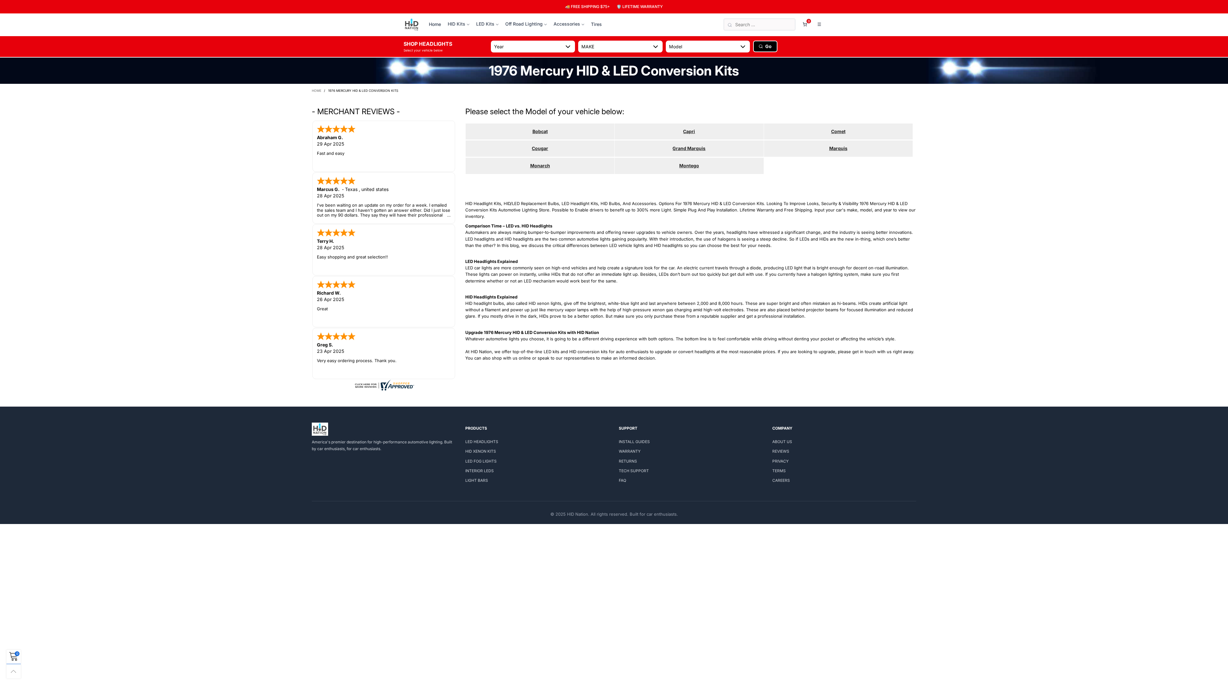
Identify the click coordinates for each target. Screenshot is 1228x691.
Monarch (540, 165)
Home (435, 24)
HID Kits (456, 24)
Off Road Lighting (524, 24)
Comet (838, 131)
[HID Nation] (412, 24)
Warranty (630, 451)
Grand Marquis (689, 148)
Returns (628, 461)
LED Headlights (481, 441)
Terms (779, 470)
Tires (596, 24)
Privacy (780, 461)
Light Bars (476, 480)
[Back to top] (13, 671)
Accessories (567, 24)
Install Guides (634, 441)
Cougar (540, 148)
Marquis (838, 148)
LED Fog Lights (481, 461)
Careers (781, 480)
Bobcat (540, 131)
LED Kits (485, 24)
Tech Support (634, 470)
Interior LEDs (479, 470)
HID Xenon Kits (480, 451)
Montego (689, 165)
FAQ (622, 480)
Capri (689, 131)
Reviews (780, 451)
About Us (782, 441)
